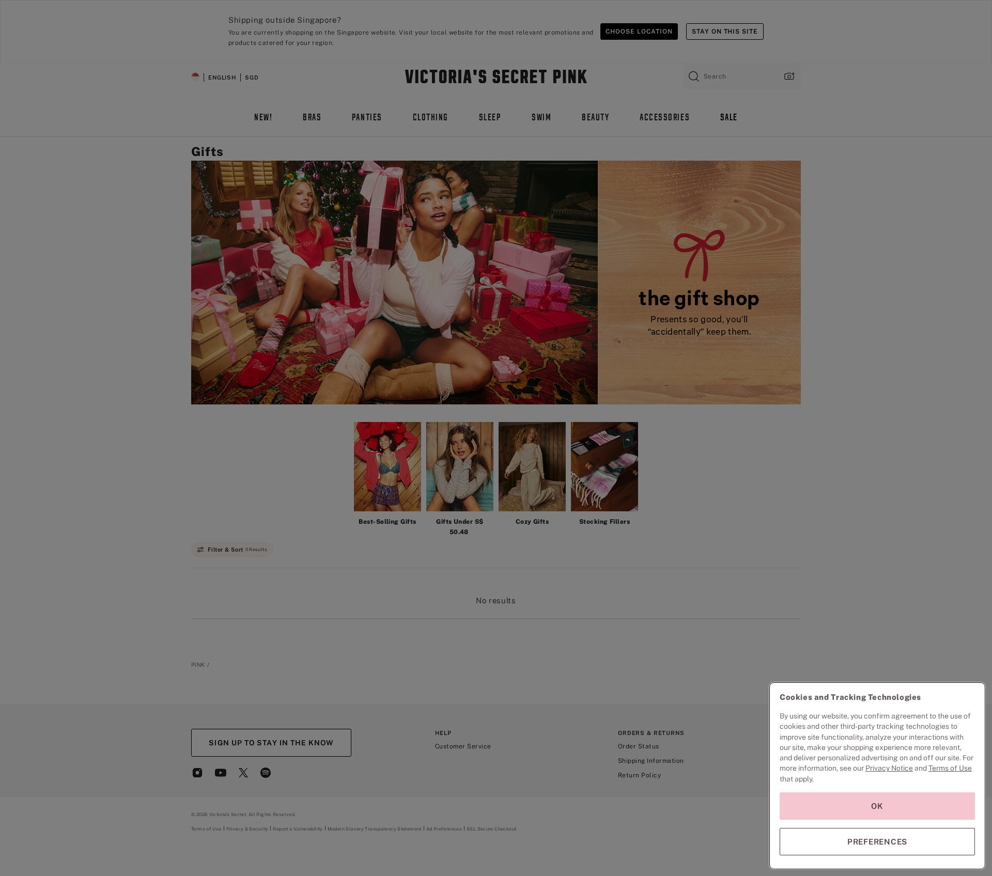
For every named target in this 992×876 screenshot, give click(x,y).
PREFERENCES (877, 841)
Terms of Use (950, 768)
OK (877, 806)
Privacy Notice (889, 768)
